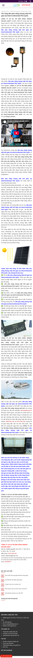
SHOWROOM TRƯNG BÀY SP (11, 635)
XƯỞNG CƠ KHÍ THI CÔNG (10, 633)
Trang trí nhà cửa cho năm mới (13, 584)
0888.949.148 (10, 421)
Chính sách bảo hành (8, 643)
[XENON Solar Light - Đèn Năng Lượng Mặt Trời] (16, 5)
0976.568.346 (21, 421)
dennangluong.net (26, 410)
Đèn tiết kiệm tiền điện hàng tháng (13, 579)
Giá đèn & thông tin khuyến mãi (10, 641)
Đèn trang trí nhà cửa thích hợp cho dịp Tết (16, 588)
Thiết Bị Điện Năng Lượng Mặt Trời (11, 645)
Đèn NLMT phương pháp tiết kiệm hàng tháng (16, 575)
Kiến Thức (5, 647)
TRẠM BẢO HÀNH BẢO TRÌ (10, 631)
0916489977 (7, 561)
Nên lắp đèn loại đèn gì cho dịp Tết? (14, 593)
